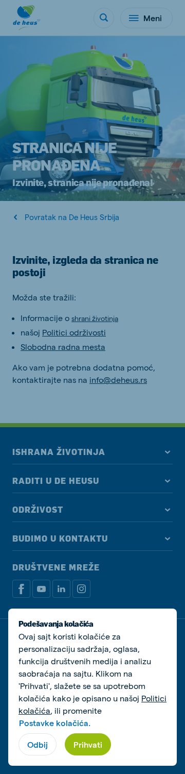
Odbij (37, 744)
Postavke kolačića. (54, 723)
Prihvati (87, 744)
